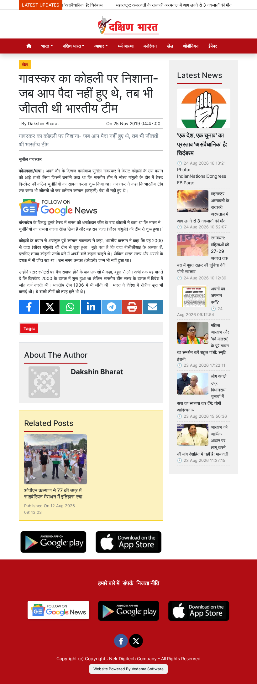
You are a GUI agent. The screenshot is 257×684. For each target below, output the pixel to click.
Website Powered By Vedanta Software (128, 668)
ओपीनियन (190, 45)
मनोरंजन (150, 45)
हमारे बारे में (108, 583)
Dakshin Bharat (43, 123)
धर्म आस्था (126, 45)
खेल (170, 45)
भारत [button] (45, 45)
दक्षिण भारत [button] (72, 45)
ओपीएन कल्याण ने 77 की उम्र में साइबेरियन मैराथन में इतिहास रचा (53, 493)
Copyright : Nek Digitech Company (121, 658)
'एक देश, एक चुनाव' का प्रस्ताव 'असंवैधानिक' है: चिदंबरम (202, 144)
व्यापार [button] (99, 45)
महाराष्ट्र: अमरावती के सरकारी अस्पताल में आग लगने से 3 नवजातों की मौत (166, 5)
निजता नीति (147, 583)
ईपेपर (212, 45)
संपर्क (128, 583)
